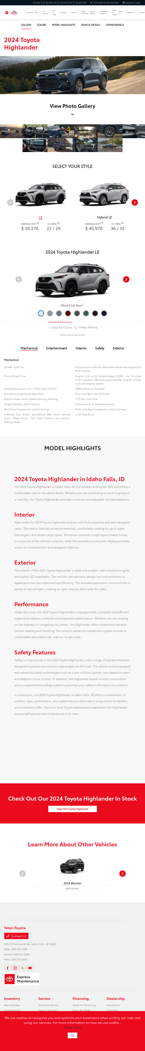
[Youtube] (29, 967)
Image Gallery (87, 327)
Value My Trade (81, 1010)
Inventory (12, 998)
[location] (91, 3)
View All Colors (61, 327)
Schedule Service (48, 1005)
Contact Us (18, 936)
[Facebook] (7, 967)
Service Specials (47, 1010)
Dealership (116, 998)
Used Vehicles (12, 1010)
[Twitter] (22, 967)
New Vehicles (12, 1005)
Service (44, 998)
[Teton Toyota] (13, 12)
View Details (72, 888)
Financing (80, 998)
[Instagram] (15, 967)
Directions (113, 1010)
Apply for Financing (84, 1005)
